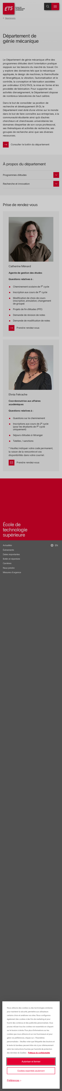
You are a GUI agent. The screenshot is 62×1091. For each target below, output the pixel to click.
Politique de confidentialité (39, 1053)
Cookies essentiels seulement (31, 1070)
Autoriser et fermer (31, 1061)
